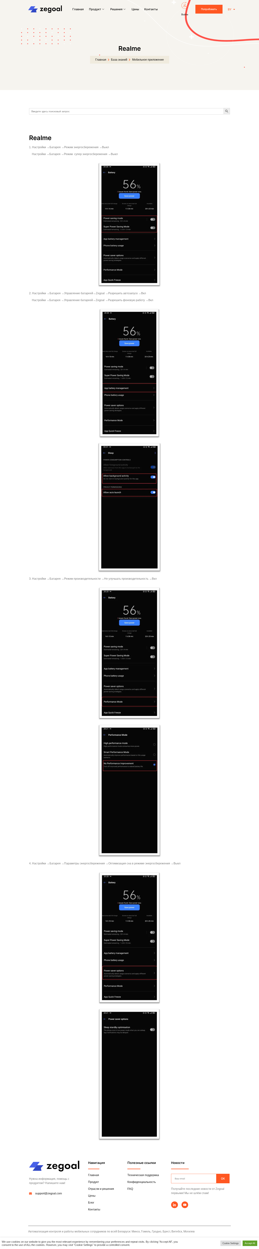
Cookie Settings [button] (231, 1243)
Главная (78, 9)
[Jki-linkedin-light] (174, 1204)
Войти (184, 14)
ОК (223, 1178)
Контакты (151, 9)
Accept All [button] (250, 1243)
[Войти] (184, 5)
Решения (116, 9)
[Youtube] (184, 1204)
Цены (135, 9)
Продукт (95, 9)
